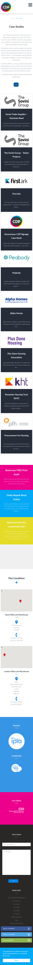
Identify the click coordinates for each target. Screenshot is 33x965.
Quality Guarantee (16, 917)
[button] (20, 601)
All (16, 84)
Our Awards (16, 914)
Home (12, 18)
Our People (16, 910)
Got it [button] (16, 960)
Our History (16, 904)
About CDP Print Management (16, 897)
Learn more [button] (6, 955)
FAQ (16, 920)
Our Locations (16, 901)
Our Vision (16, 907)
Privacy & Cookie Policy (16, 923)
